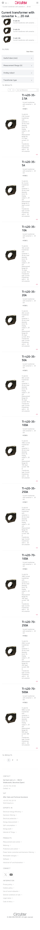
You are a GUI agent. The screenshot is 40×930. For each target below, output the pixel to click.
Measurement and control (12, 842)
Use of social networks (10, 891)
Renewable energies (10, 856)
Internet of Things (9, 832)
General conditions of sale (12, 895)
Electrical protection (10, 818)
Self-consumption (9, 825)
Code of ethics (8, 902)
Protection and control (10, 849)
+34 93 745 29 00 (9, 786)
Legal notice (7, 898)
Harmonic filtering (9, 815)
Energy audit (7, 829)
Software (6, 859)
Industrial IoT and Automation (13, 862)
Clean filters (29, 51)
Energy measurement (10, 822)
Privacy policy (8, 884)
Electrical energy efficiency (12, 812)
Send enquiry (7, 803)
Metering (6, 845)
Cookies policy (8, 888)
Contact (6, 788)
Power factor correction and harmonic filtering (18, 852)
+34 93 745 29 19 (9, 801)
